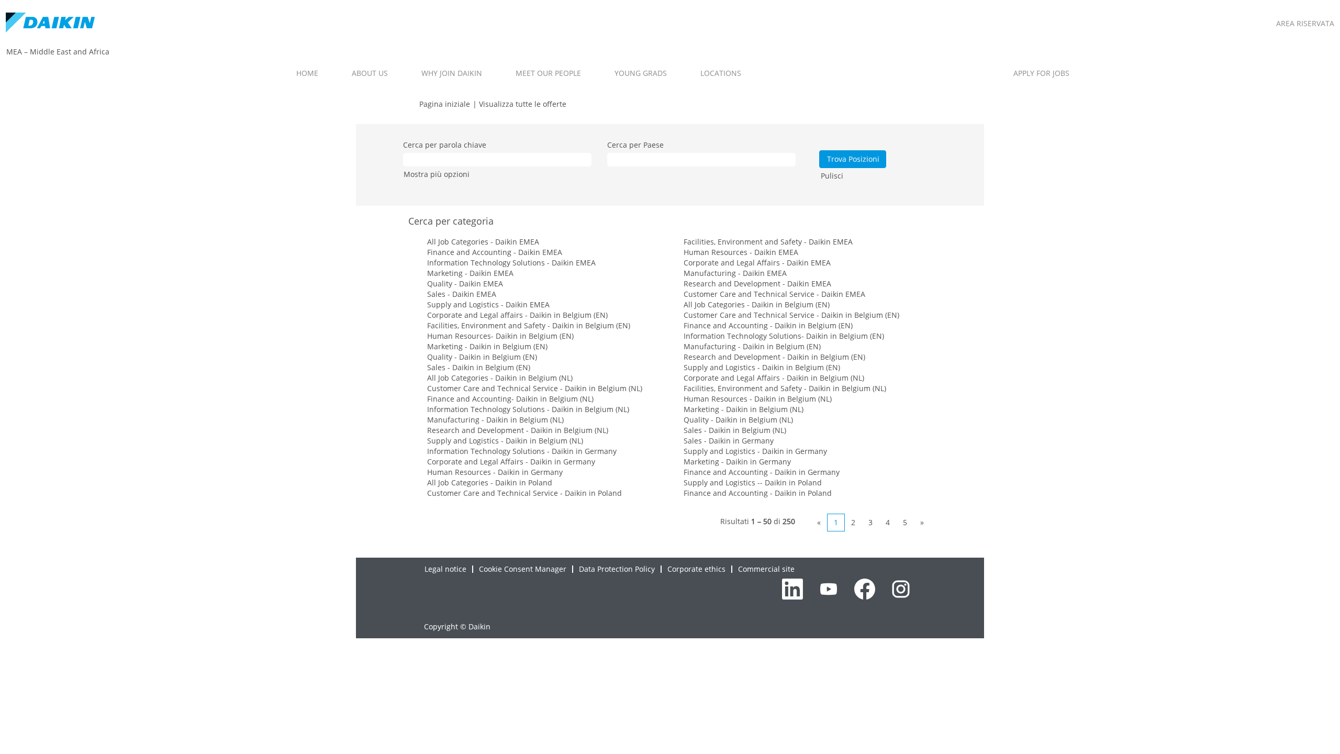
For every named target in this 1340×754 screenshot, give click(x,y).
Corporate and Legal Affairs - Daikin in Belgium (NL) (774, 378)
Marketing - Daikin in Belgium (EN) (487, 346)
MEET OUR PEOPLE (548, 73)
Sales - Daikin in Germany (729, 441)
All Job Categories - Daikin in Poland (489, 482)
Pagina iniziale (444, 104)
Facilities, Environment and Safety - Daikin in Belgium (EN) (528, 325)
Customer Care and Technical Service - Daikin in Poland (524, 493)
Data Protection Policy (617, 569)
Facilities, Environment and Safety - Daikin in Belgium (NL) (785, 388)
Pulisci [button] (832, 176)
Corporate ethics (696, 569)
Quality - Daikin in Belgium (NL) (738, 420)
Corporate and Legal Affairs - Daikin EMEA (757, 263)
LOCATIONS (720, 73)
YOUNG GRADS (641, 73)
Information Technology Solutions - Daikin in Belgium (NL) (528, 409)
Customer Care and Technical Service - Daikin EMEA (774, 294)
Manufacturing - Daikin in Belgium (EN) (752, 346)
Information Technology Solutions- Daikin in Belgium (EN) (784, 336)
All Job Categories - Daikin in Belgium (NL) (500, 378)
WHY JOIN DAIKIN (451, 73)
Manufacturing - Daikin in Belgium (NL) (495, 420)
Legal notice (445, 569)
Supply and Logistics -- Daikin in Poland (753, 482)
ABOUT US (370, 73)
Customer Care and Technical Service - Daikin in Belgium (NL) (534, 388)
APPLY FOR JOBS (1041, 73)
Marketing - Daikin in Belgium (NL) (743, 409)
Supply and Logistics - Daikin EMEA (488, 304)
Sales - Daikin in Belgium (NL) (735, 430)
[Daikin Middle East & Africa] (50, 23)
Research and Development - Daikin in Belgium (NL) (517, 430)
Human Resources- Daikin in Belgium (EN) (500, 336)
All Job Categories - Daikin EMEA (483, 242)
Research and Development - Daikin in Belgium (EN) (774, 357)
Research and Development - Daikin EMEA (757, 284)
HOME (307, 73)
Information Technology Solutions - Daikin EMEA (511, 263)
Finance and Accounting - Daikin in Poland (758, 493)
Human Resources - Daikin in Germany (495, 472)
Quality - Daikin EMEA (465, 284)
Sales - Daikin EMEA (461, 294)
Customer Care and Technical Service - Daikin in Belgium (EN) (791, 315)
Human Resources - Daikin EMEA (741, 252)
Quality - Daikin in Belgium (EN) (482, 357)
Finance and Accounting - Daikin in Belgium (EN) (768, 325)
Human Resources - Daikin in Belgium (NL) (758, 399)
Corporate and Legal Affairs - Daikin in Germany (511, 462)
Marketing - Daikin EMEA (470, 273)
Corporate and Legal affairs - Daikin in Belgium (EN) (517, 315)
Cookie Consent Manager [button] (522, 569)
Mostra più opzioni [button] (437, 174)
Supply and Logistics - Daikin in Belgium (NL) (505, 441)
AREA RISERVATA (1305, 23)
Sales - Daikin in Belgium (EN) (478, 367)
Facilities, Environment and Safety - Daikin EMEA (768, 242)
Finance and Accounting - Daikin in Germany (762, 472)
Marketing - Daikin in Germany (737, 462)
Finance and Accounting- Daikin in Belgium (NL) (510, 399)
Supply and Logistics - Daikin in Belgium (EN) (762, 367)
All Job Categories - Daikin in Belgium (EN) (757, 304)
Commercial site (766, 569)
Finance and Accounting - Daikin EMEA (494, 252)
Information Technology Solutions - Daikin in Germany (522, 451)
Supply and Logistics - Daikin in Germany (755, 451)
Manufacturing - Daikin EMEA (735, 273)
